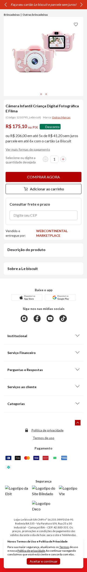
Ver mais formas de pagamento (28, 149)
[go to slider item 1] (46, 94)
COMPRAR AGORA (43, 177)
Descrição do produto (26, 249)
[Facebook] (37, 318)
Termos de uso (43, 438)
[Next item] (81, 4)
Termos (64, 547)
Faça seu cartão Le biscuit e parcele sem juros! (44, 4)
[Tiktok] (63, 318)
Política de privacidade (47, 430)
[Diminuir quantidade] (45, 159)
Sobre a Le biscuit (22, 268)
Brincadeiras (12, 14)
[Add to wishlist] (76, 24)
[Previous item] (5, 4)
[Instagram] (24, 318)
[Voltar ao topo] (78, 422)
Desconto (52, 127)
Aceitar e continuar (44, 561)
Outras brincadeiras (35, 14)
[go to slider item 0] (41, 94)
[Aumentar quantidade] (63, 159)
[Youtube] (50, 318)
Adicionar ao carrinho (47, 189)
